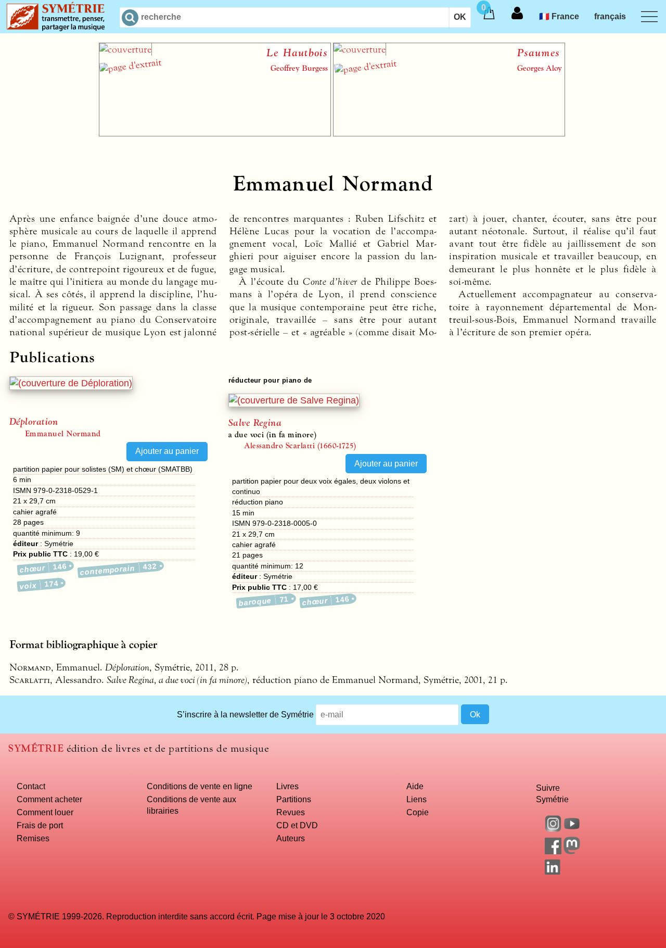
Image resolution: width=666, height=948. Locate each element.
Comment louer (45, 812)
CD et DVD (297, 825)
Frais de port (40, 825)
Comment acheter (49, 799)
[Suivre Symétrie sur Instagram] (553, 828)
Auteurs (290, 838)
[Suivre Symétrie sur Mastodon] (571, 851)
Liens (416, 799)
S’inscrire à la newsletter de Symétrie (245, 714)
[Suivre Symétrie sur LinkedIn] (553, 871)
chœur (43, 568)
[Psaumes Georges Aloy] (449, 133)
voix (39, 584)
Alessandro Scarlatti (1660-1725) (300, 445)
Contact (31, 786)
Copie (417, 812)
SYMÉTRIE (35, 748)
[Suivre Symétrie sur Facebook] (553, 851)
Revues (290, 812)
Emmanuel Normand (63, 433)
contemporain (118, 569)
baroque (263, 601)
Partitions (293, 799)
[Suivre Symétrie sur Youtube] (571, 828)
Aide (415, 786)
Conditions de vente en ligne (199, 786)
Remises (33, 838)
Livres (287, 786)
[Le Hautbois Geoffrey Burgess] (215, 133)
